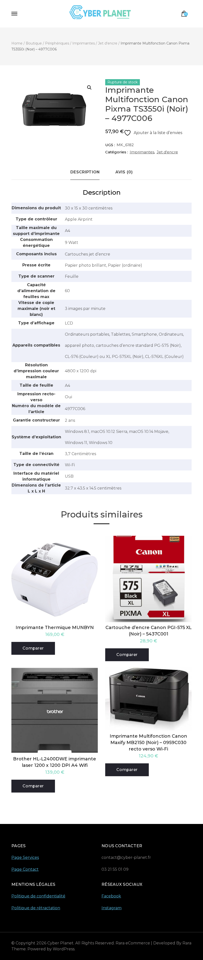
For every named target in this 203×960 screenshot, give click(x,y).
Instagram (112, 908)
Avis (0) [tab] (123, 172)
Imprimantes (142, 152)
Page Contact (25, 869)
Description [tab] (85, 172)
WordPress (64, 949)
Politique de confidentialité (38, 896)
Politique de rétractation (35, 908)
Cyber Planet (60, 943)
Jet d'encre (167, 152)
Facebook (111, 896)
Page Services (25, 857)
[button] (89, 87)
